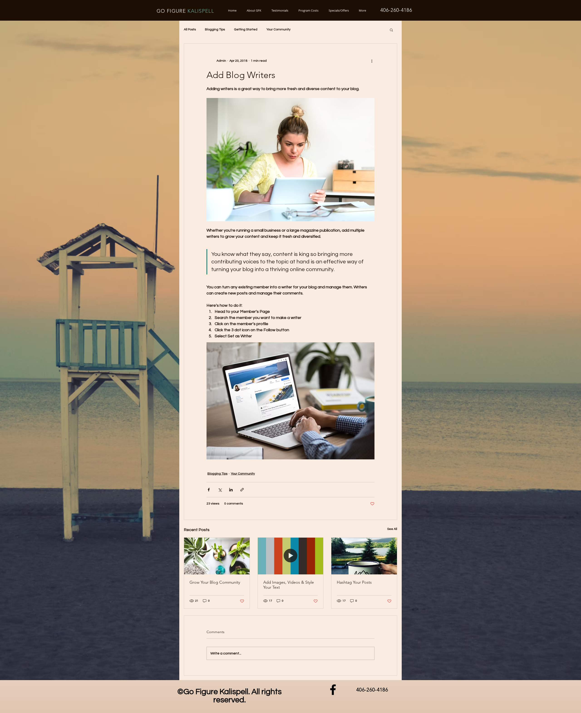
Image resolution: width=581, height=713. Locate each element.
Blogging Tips (215, 29)
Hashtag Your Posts (354, 582)
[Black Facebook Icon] (333, 690)
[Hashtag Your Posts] (364, 556)
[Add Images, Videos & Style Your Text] (290, 556)
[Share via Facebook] (209, 490)
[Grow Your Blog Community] (217, 556)
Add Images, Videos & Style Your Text (288, 585)
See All (392, 529)
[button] (391, 30)
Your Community (278, 29)
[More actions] (371, 61)
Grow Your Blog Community (215, 582)
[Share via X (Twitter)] (220, 490)
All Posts (190, 29)
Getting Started (245, 29)
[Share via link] (242, 490)
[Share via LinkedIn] (231, 490)
